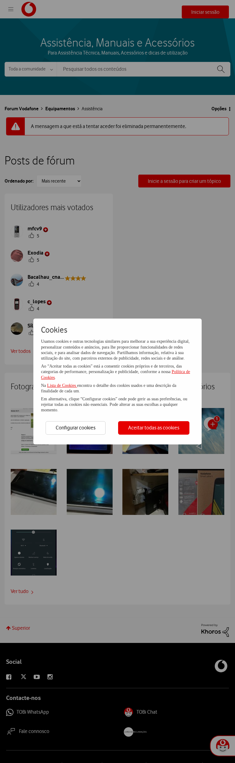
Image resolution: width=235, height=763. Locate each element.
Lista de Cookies (62, 385)
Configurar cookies (75, 428)
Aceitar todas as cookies (153, 428)
